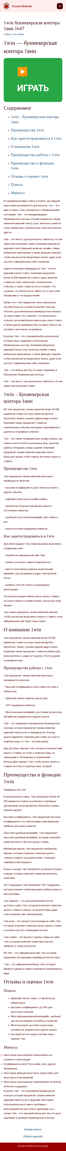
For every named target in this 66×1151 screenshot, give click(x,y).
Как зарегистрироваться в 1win (36, 138)
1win (50, 205)
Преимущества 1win (27, 130)
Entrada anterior (33, 1129)
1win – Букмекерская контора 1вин (35, 119)
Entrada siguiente (33, 1136)
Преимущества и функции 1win (32, 165)
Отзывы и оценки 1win (29, 176)
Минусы (18, 192)
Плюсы (17, 184)
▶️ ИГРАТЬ (33, 80)
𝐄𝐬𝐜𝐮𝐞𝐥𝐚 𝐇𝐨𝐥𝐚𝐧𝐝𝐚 (22, 6)
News (8, 34)
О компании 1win (25, 146)
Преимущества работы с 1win (35, 154)
